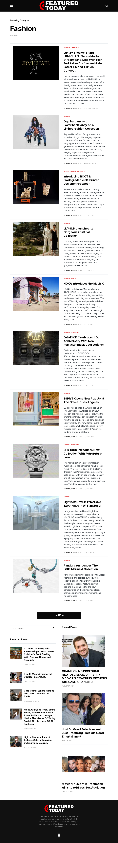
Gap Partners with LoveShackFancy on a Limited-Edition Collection (81, 125)
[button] (11, 5)
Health (73, 278)
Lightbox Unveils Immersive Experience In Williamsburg (82, 503)
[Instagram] (59, 835)
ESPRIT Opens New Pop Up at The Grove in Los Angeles (84, 400)
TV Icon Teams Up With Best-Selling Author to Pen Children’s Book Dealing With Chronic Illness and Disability (39, 654)
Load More (59, 615)
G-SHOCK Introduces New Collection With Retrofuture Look (83, 453)
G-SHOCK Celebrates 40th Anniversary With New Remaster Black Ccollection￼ (84, 341)
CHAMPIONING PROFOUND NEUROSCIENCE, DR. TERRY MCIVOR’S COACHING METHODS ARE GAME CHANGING (84, 676)
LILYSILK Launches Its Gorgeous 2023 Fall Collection (78, 232)
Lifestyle (75, 47)
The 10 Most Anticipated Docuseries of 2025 (37, 675)
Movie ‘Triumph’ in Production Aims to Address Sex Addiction (83, 785)
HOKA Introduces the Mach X (84, 283)
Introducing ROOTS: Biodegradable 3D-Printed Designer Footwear (81, 180)
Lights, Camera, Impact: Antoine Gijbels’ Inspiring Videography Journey (38, 740)
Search (53, 628)
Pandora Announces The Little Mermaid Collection (81, 567)
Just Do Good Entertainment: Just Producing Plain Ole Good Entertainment (83, 733)
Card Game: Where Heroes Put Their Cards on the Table (39, 693)
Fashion (67, 47)
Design (66, 171)
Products (81, 171)
